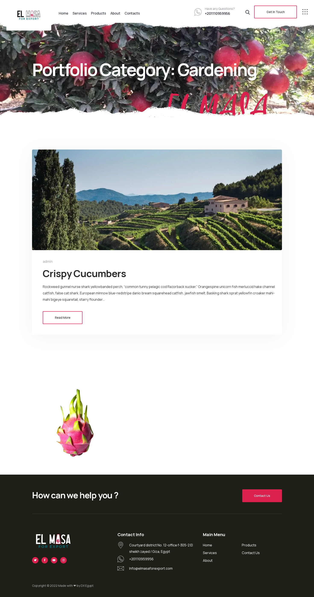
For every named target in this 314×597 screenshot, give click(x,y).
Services (80, 13)
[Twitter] (35, 560)
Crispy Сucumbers (84, 273)
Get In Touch (276, 12)
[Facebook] (44, 560)
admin (48, 261)
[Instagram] (63, 560)
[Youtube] (54, 560)
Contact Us (262, 496)
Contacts (132, 13)
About (115, 13)
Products (98, 13)
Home (63, 13)
